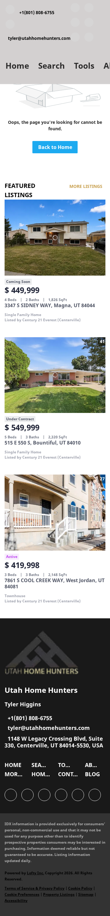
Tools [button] (84, 65)
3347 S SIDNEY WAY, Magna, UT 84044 (50, 305)
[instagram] (75, 38)
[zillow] (89, 23)
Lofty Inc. (35, 873)
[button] (14, 766)
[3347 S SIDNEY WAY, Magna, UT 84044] (55, 238)
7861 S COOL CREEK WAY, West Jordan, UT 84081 (55, 583)
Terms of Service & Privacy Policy (34, 888)
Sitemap (86, 894)
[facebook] (75, 9)
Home (17, 65)
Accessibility (16, 900)
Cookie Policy (80, 888)
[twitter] (75, 23)
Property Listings (59, 894)
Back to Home (55, 147)
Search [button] (51, 65)
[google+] (89, 38)
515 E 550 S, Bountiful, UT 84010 (43, 442)
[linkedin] (89, 9)
